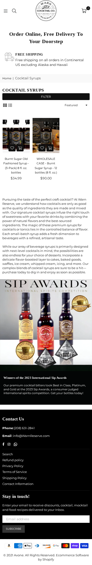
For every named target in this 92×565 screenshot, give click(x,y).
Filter (46, 96)
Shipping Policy (14, 478)
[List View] (10, 105)
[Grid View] (5, 105)
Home (6, 78)
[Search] (14, 10)
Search (7, 454)
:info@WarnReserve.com (31, 436)
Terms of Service (14, 472)
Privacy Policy (12, 466)
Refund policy (13, 460)
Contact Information (17, 484)
